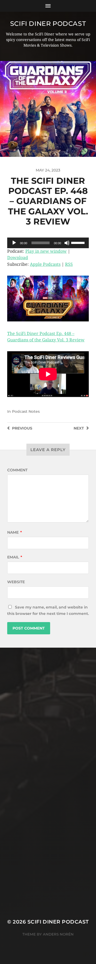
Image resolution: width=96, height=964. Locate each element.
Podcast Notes (26, 411)
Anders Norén (58, 934)
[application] (48, 243)
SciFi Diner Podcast (48, 23)
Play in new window (46, 251)
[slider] (78, 242)
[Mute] (67, 243)
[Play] (14, 243)
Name (14, 532)
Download (17, 257)
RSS (69, 264)
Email (14, 557)
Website (16, 581)
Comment (17, 470)
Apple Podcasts (45, 264)
